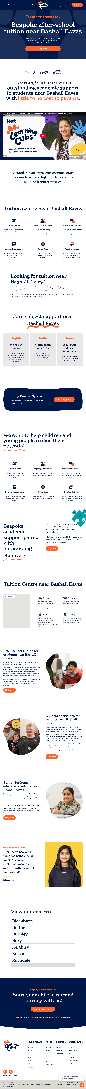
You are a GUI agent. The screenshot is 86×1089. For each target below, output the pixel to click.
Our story (49, 1047)
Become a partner (75, 1054)
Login (71, 1064)
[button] (11, 4)
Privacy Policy (48, 1084)
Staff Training (73, 1060)
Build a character (74, 1050)
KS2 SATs (59, 1050)
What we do (48, 1051)
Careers (48, 1061)
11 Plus (58, 1047)
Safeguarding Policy (9, 1084)
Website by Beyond (8, 1086)
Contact (71, 1057)
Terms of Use (39, 1084)
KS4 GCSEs (59, 1054)
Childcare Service (49, 1057)
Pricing (71, 1047)
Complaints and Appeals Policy (25, 1084)
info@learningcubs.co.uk (10, 1075)
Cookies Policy (58, 1084)
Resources (49, 1064)
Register (43, 48)
